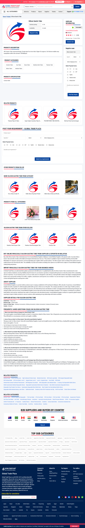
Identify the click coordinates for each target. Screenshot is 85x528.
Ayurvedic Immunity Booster (45, 399)
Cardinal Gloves (25, 401)
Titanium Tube (49, 65)
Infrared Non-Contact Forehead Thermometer (14, 382)
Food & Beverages (63, 516)
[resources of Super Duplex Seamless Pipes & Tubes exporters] (13, 113)
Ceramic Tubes (9, 65)
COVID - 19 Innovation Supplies (72, 399)
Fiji (27, 510)
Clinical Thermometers (36, 401)
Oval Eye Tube (33, 245)
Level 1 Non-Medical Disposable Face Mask (13, 219)
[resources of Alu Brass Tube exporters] (71, 238)
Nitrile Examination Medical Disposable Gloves (14, 385)
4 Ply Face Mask (56, 397)
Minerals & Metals (7, 519)
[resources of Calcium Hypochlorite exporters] (71, 212)
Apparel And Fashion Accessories (19, 516)
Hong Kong (41, 503)
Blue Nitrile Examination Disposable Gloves (59, 385)
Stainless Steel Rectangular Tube (13, 245)
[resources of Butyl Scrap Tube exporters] (71, 186)
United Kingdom (70, 503)
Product (9, 16)
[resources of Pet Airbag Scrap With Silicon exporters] (52, 186)
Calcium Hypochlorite (71, 219)
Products (33, 11)
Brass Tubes (27, 65)
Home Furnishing (75, 516)
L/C (70, 71)
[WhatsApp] (82, 497)
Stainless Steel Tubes (38, 65)
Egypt (55, 503)
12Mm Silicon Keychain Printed (13, 194)
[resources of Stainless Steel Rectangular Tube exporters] (13, 238)
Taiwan (20, 507)
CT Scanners (18, 401)
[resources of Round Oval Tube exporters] (52, 238)
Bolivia (46, 510)
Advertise (26, 11)
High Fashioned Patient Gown (29, 378)
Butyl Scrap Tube (72, 194)
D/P (76, 71)
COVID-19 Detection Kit (9, 401)
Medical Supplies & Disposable (18, 397)
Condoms (44, 401)
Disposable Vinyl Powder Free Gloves (12, 387)
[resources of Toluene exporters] (52, 212)
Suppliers (47, 11)
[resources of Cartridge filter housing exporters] (71, 113)
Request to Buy (34, 33)
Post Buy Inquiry (73, 94)
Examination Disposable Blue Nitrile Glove (31, 387)
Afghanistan (62, 507)
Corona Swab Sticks (52, 401)
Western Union (72, 77)
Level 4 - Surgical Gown (42, 380)
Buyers (40, 11)
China (34, 503)
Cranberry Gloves (38, 404)
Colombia (40, 510)
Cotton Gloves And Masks (70, 389)
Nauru (14, 510)
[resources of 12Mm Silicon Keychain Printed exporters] (13, 186)
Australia (21, 510)
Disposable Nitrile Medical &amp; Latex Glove (14, 389)
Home (4, 16)
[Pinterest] (72, 497)
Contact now (70, 42)
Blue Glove (32, 219)
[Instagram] (66, 497)
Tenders (54, 11)
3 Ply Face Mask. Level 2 (19, 380)
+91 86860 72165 (78, 11)
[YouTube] (76, 497)
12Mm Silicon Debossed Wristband (33, 194)
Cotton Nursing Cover (16, 378)
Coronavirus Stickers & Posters (11, 404)
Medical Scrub (7, 378)
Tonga (76, 507)
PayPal (70, 74)
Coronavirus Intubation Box (64, 401)
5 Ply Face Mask (65, 397)
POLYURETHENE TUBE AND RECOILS (33, 121)
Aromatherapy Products (25, 399)
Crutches (45, 404)
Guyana (32, 510)
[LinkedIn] (69, 497)
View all (42, 425)
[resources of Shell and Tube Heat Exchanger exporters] (52, 113)
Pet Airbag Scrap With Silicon (52, 194)
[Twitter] (62, 497)
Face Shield (51, 380)
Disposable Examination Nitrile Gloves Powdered (37, 385)
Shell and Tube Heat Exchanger (52, 121)
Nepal (11, 503)
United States (26, 503)
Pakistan (54, 507)
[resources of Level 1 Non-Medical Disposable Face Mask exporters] (13, 212)
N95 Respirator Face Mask (32, 382)
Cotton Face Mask (23, 404)
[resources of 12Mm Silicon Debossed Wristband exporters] (33, 186)
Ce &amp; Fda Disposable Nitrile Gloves (66, 382)
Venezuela (54, 510)
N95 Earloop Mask (8, 380)
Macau (69, 507)
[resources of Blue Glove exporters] (33, 212)
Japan (4, 503)
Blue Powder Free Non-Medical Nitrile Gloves (52, 387)
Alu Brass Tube (71, 245)
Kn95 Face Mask (59, 389)
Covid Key (30, 404)
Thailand (28, 507)
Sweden (62, 503)
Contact (60, 11)
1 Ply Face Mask (30, 397)
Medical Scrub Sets (41, 378)
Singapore (13, 507)
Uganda (49, 503)
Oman (47, 507)
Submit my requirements (42, 159)
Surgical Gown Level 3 (31, 380)
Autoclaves (34, 399)
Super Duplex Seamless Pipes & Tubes (13, 121)
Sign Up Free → (59, 1)
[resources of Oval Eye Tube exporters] (33, 238)
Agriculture (5, 516)
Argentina (5, 507)
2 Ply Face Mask (39, 397)
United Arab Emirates (38, 507)
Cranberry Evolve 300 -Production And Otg (44, 389)
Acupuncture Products (75, 397)
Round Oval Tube (52, 245)
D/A (76, 69)
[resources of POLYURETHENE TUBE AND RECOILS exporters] (33, 113)
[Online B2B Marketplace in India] (12, 7)
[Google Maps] (79, 497)
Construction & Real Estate (36, 516)
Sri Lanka (18, 503)
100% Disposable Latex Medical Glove (47, 382)
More (16, 519)
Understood (74, 526)
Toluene (52, 219)
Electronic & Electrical (51, 516)
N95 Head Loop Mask (52, 378)
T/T (70, 69)
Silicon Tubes (9, 68)
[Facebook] (59, 497)
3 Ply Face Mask (48, 397)
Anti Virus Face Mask (8, 399)
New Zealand (6, 510)
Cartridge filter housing (71, 121)
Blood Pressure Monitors (58, 399)
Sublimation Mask (30, 389)
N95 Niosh (57, 380)
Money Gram (72, 80)
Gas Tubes (18, 65)
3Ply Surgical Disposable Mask (65, 378)
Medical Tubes (18, 68)
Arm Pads (16, 399)
